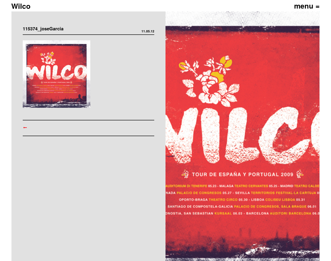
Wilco (21, 5)
